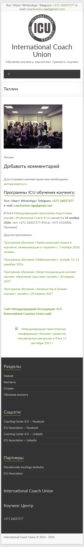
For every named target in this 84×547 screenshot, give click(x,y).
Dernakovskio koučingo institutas (24, 467)
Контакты (10, 382)
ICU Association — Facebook (21, 428)
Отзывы (9, 388)
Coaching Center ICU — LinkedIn (23, 434)
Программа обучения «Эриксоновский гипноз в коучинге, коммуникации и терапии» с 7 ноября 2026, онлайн (42, 247)
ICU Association (13, 473)
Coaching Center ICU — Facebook (24, 421)
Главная (8, 376)
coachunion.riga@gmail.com (46, 9)
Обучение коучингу (16, 395)
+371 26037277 (64, 5)
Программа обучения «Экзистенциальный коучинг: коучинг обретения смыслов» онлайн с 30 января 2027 (40, 276)
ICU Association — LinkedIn (20, 440)
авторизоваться (15, 184)
